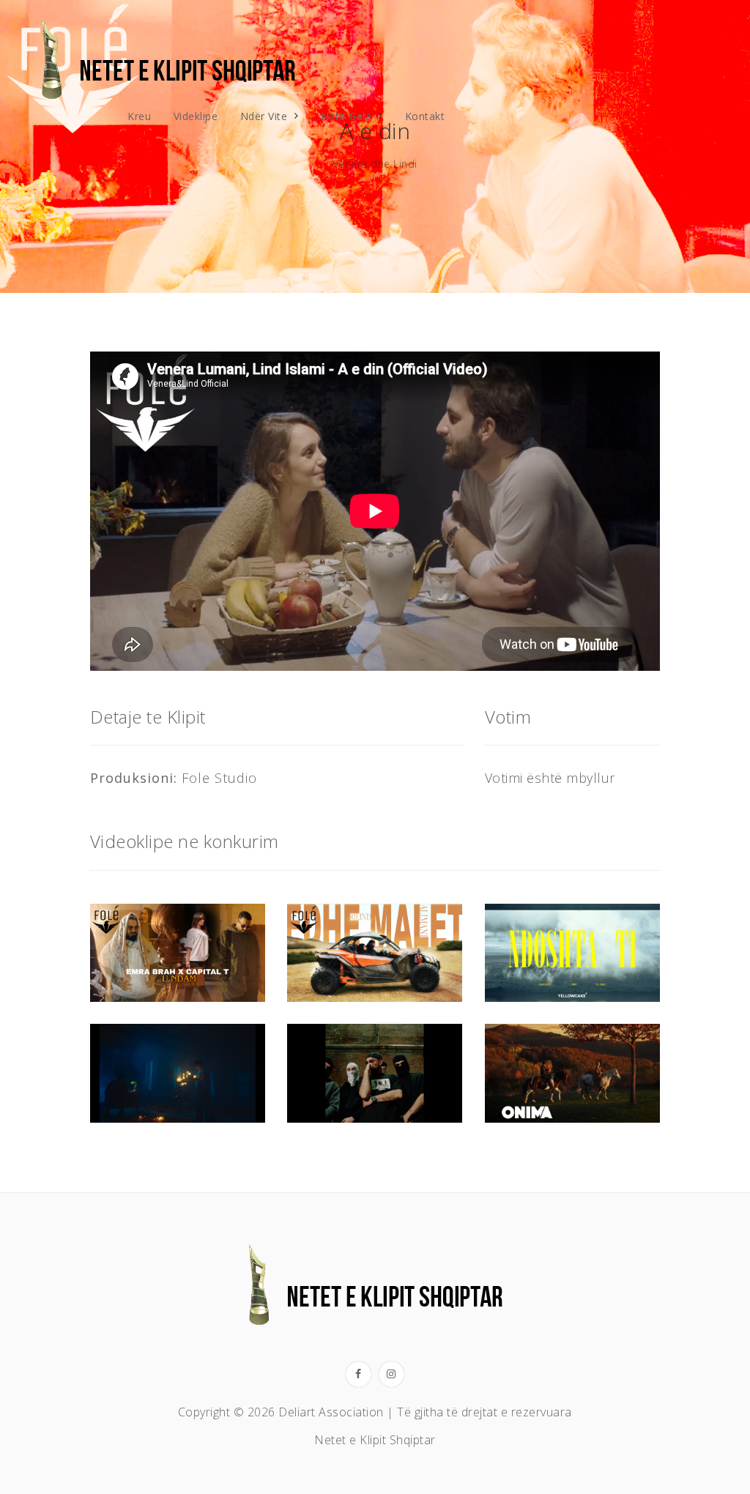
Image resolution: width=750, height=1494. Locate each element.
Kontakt (425, 116)
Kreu (139, 116)
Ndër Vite (264, 116)
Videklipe (196, 116)
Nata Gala (346, 116)
